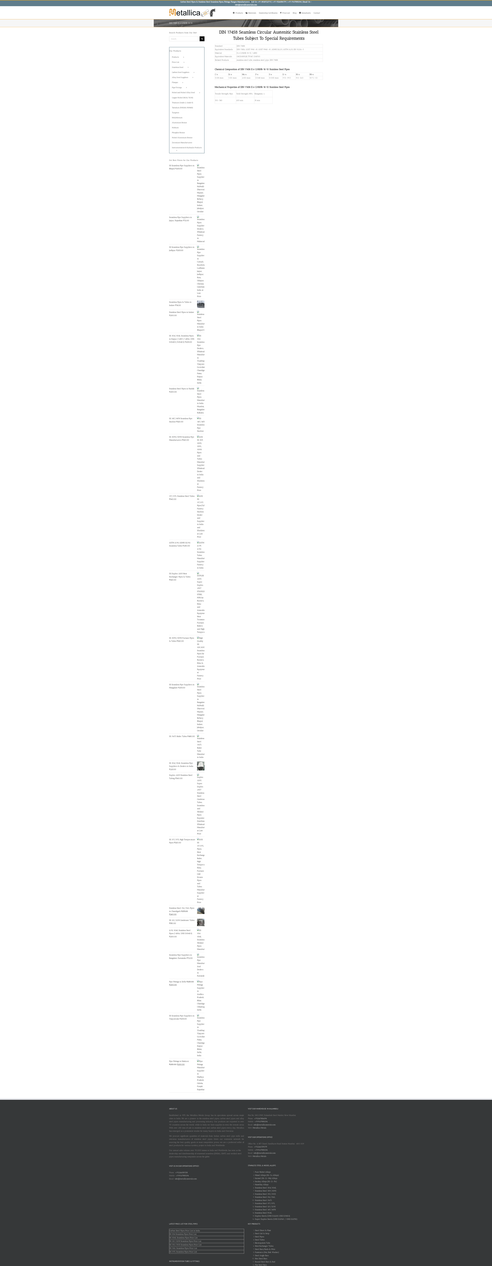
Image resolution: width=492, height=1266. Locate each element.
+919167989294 (182, 1175)
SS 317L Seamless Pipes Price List (183, 1252)
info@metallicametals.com (186, 1179)
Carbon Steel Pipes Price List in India (184, 1231)
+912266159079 (260, 1147)
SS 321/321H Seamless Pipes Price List (185, 1241)
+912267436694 (260, 1118)
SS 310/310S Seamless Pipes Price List (185, 1245)
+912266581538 (181, 1172)
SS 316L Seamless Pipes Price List (183, 1248)
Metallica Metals (259, 1128)
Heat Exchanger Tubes (264, 1246)
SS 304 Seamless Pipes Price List (183, 1234)
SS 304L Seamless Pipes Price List (183, 1238)
